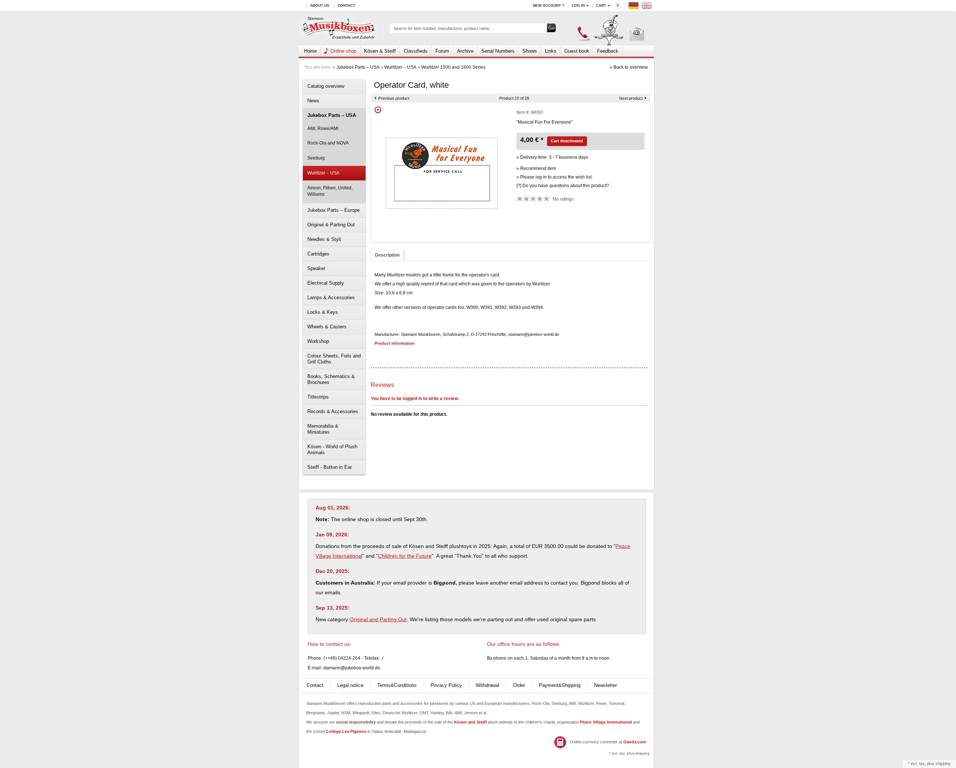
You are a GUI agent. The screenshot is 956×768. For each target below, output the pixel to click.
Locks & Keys (322, 312)
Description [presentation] (387, 255)
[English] (648, 7)
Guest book (576, 51)
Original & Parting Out (331, 224)
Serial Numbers (498, 51)
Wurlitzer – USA (400, 67)
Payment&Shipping (559, 685)
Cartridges (318, 254)
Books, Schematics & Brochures (331, 379)
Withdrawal (487, 685)
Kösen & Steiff (380, 51)
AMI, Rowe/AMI (322, 128)
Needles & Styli (324, 239)
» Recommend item (536, 168)
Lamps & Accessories (331, 297)
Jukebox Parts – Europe (333, 210)
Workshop (318, 341)
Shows (529, 51)
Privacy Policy (446, 685)
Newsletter (605, 685)
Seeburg (316, 158)
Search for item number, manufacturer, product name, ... (444, 28)
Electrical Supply (325, 283)
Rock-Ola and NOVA (328, 143)
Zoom (378, 109)
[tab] (387, 255)
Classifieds (416, 51)
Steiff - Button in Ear (329, 467)
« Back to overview (629, 67)
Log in (578, 5)
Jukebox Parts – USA (357, 67)
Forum (442, 51)
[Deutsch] (634, 7)
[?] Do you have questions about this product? (562, 185)
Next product (631, 98)
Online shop (343, 51)
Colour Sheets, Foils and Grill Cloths (334, 359)
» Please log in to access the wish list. (554, 177)
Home (310, 51)
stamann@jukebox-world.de (351, 668)
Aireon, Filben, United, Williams (330, 191)
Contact (346, 5)
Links (550, 51)
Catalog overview (325, 86)
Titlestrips (318, 397)
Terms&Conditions (397, 685)
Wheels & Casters (327, 326)
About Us (319, 5)
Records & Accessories (332, 411)
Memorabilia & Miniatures (322, 429)
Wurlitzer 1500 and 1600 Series (453, 67)
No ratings (563, 199)
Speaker (316, 268)
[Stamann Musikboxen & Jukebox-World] (339, 29)
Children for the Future (405, 556)
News (313, 100)
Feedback (607, 51)
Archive (465, 51)
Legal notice (350, 685)
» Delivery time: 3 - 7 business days (552, 157)
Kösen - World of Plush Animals (332, 449)
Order (519, 685)
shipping (942, 763)
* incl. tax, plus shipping (629, 753)
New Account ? (548, 5)
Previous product (393, 98)
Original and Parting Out (378, 619)
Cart (601, 5)
